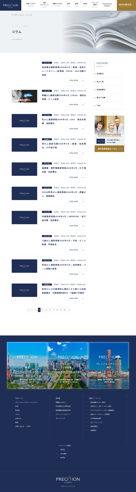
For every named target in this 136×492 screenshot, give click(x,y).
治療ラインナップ (44, 5)
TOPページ (19, 398)
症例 (68, 5)
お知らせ (18, 418)
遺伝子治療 (101, 97)
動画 (76, 5)
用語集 (58, 398)
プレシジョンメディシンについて (26, 402)
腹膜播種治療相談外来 (63, 410)
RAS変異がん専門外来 (63, 406)
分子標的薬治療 (95, 418)
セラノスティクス (96, 422)
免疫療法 (47, 139)
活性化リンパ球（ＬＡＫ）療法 (100, 406)
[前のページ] (28, 310)
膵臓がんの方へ (57, 5)
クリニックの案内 (94, 5)
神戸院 (62, 457)
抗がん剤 (47, 63)
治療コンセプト (31, 5)
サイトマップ (60, 418)
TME (99, 105)
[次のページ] (69, 310)
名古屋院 (63, 454)
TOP (15, 15)
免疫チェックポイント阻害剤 (100, 414)
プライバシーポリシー (63, 414)
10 (64, 310)
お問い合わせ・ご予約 (22, 426)
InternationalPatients (107, 5)
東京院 (62, 449)
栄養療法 (93, 430)
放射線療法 (101, 89)
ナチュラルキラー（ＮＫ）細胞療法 (102, 410)
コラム (21, 15)
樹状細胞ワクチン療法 (97, 402)
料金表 (85, 5)
